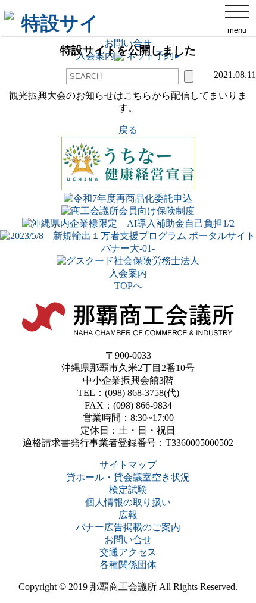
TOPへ (128, 286)
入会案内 (128, 273)
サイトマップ (128, 465)
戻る (128, 130)
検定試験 (128, 490)
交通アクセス (128, 552)
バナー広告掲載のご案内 (128, 527)
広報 (128, 515)
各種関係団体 (128, 565)
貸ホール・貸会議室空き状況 (128, 477)
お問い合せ (128, 540)
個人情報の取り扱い (128, 502)
